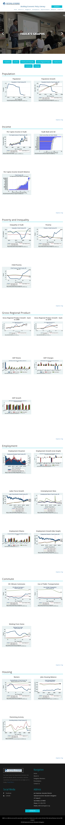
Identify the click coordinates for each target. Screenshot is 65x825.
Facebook (8, 793)
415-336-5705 (42, 803)
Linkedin (8, 795)
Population (7, 62)
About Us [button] (20, 9)
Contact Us (37, 783)
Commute (28, 66)
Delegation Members (39, 778)
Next (62, 33)
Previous (3, 33)
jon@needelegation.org (43, 806)
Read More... (11, 782)
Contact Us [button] (59, 9)
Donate (57, 7)
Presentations (37, 781)
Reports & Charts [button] (45, 9)
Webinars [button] (53, 9)
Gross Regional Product (43, 62)
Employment (57, 62)
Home (15, 9)
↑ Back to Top (59, 120)
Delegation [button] (27, 9)
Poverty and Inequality (27, 62)
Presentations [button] (35, 9)
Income (16, 62)
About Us (36, 776)
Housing (37, 66)
